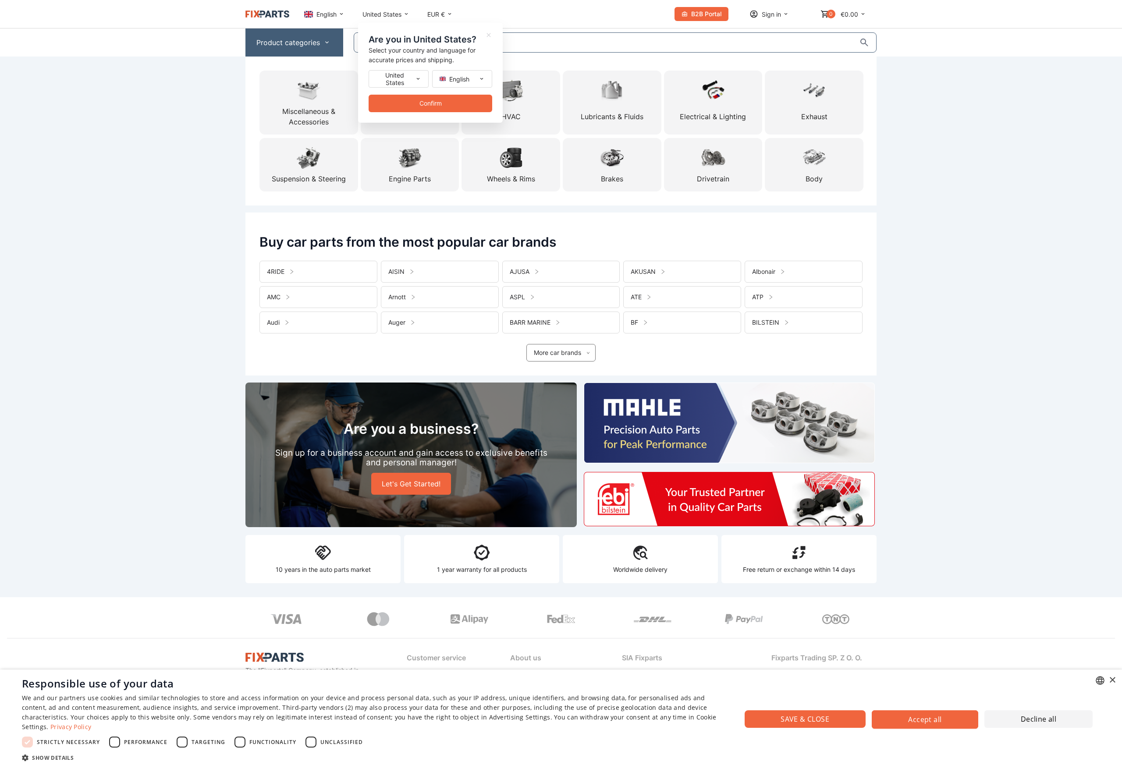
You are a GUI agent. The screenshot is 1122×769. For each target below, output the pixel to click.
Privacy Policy (70, 727)
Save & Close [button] (805, 719)
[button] (371, 757)
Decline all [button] (1038, 719)
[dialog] (561, 719)
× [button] (1112, 680)
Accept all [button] (924, 719)
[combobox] (1100, 680)
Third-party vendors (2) (317, 707)
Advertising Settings (519, 717)
